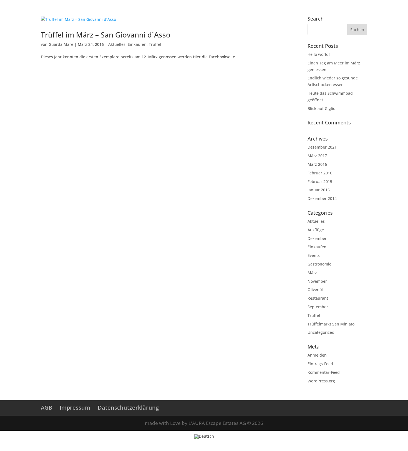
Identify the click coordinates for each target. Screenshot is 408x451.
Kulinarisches (253, 14)
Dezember (317, 238)
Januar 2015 (319, 189)
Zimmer (142, 14)
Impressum (75, 407)
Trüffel (155, 44)
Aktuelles (116, 44)
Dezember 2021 (322, 147)
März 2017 (317, 155)
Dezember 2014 (322, 198)
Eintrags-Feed (320, 363)
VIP (358, 14)
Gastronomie (319, 264)
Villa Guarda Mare (90, 14)
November (317, 281)
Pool (191, 14)
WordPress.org (321, 381)
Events (314, 255)
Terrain (121, 14)
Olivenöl (315, 289)
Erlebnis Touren (218, 14)
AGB (46, 407)
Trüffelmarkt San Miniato (331, 324)
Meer (278, 14)
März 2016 (317, 164)
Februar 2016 (320, 173)
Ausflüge (316, 229)
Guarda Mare (61, 44)
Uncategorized (321, 332)
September (318, 306)
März (312, 272)
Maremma (314, 14)
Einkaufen (137, 44)
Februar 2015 (320, 181)
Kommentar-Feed (324, 372)
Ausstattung (168, 14)
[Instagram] (338, 6)
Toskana (339, 14)
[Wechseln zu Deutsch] (204, 436)
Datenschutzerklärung (128, 407)
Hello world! (319, 54)
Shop (370, 5)
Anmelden (317, 355)
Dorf (294, 14)
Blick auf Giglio (321, 108)
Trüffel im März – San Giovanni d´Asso (105, 35)
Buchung (353, 5)
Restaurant (318, 298)
